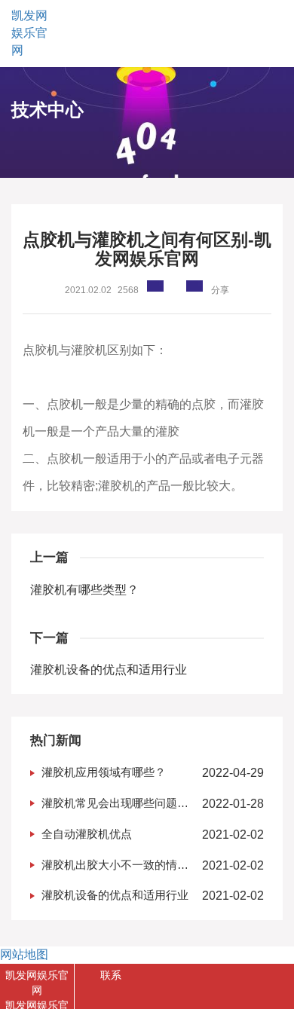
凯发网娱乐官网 (29, 33)
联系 (110, 975)
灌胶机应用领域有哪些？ (103, 772)
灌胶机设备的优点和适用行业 (108, 669)
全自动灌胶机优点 (86, 834)
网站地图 (24, 954)
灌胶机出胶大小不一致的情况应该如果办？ (114, 866)
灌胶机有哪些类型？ (84, 589)
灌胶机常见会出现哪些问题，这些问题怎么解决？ (114, 804)
